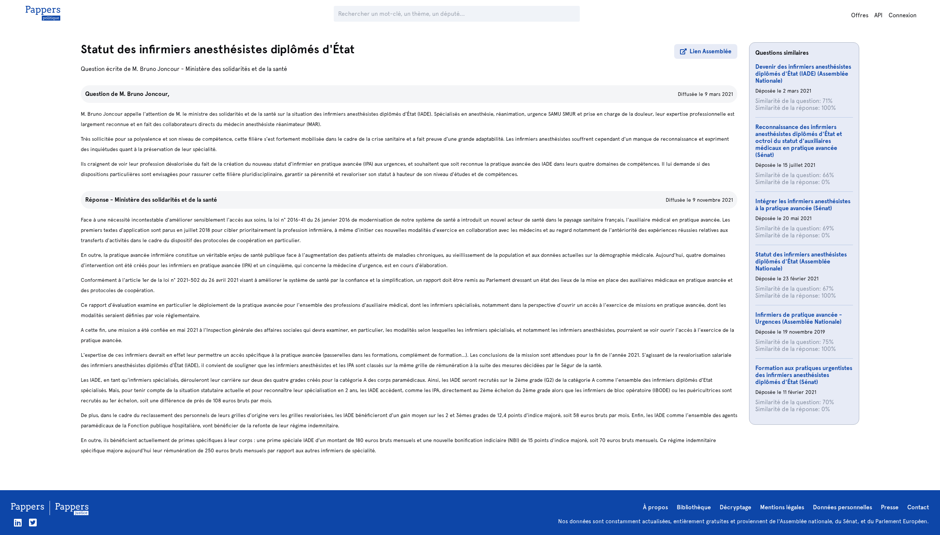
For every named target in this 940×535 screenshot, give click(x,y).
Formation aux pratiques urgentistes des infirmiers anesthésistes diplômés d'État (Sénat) (803, 375)
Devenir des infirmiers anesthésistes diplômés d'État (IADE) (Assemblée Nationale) (803, 73)
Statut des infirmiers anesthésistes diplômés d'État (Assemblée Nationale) (801, 261)
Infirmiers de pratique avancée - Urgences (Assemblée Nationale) (798, 318)
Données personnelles (842, 507)
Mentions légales (782, 507)
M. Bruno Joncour (156, 68)
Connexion (902, 15)
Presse (890, 507)
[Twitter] (33, 522)
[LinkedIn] (18, 522)
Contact (918, 507)
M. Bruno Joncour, (144, 93)
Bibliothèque (694, 507)
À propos (655, 507)
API (878, 15)
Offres (859, 15)
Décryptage (735, 507)
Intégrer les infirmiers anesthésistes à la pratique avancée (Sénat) (802, 205)
